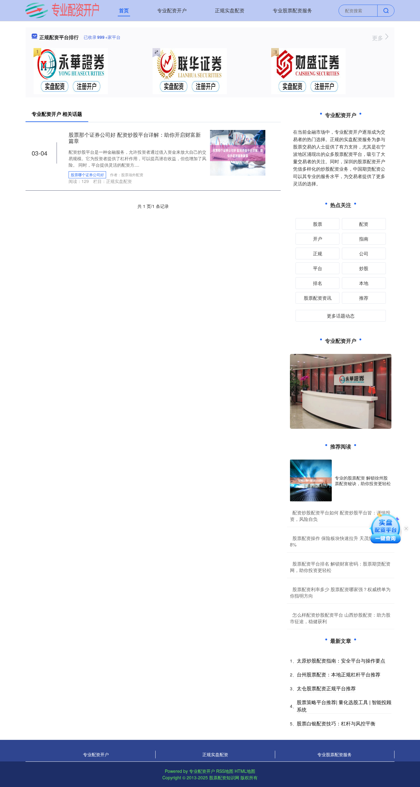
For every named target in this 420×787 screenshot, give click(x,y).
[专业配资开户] (62, 10)
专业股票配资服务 (292, 10)
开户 (317, 238)
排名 (317, 283)
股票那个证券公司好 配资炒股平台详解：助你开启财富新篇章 (135, 137)
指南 (363, 238)
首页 (124, 10)
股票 (317, 224)
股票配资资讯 (317, 297)
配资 (363, 224)
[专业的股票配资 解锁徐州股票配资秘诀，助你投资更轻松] (311, 480)
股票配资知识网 (224, 777)
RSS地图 (224, 771)
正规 (317, 253)
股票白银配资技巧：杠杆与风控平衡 (336, 723)
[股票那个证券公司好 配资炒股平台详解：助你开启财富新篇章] (237, 152)
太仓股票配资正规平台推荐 (326, 688)
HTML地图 (245, 771)
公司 (363, 253)
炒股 (363, 268)
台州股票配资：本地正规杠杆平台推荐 (338, 674)
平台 (317, 268)
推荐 (363, 297)
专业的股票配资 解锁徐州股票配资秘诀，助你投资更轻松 (363, 480)
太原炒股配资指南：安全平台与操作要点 (341, 660)
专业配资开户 (172, 10)
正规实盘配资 (229, 10)
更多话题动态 (341, 315)
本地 (363, 283)
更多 (378, 38)
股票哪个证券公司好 (87, 174)
